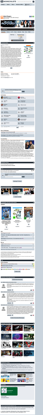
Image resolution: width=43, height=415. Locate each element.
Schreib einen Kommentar (17, 279)
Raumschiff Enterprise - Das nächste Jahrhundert (6, 332)
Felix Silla (5, 100)
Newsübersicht (4, 371)
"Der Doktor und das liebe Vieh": (16, 366)
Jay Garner (6, 111)
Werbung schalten (12, 407)
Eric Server (6, 108)
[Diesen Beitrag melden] (12, 290)
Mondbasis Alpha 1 (27, 331)
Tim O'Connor (23, 100)
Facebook (3, 408)
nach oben (4, 411)
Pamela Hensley (23, 115)
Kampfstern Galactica (5, 194)
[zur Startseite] (8, 1)
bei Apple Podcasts (5, 397)
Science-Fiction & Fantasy (24, 411)
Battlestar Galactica (16, 331)
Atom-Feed (18, 408)
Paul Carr (22, 122)
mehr (11, 68)
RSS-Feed (13, 408)
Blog (32, 407)
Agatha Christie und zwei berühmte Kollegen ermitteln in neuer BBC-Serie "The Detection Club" (17, 368)
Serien (18, 411)
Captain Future (15, 194)
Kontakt (7, 407)
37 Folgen (2, 44)
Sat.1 (18, 74)
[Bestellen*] (28, 55)
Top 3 (26, 31)
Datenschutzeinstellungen (26, 407)
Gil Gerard (5, 97)
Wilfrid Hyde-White (7, 115)
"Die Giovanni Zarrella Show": (17, 369)
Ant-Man (3, 356)
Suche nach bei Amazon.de (9, 249)
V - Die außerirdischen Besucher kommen (29, 348)
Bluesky (6, 408)
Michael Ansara (6, 122)
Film (1, 45)
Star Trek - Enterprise (5, 340)
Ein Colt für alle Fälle (27, 194)
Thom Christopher (24, 108)
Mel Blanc (5, 104)
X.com (10, 408)
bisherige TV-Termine (18, 181)
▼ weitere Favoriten (17, 196)
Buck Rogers (7, 77)
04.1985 (15, 74)
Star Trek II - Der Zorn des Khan (17, 357)
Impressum (3, 407)
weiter (23, 91)
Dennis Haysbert (23, 119)
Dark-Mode (22, 408)
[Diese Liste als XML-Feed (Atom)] (33, 170)
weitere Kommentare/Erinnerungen (17, 317)
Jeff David (22, 111)
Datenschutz (18, 407)
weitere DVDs (4, 240)
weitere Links (17, 271)
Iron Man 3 (26, 356)
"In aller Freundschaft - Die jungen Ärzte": (16, 365)
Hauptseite (8, 411)
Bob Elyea (5, 119)
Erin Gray (22, 97)
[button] (30, 16)
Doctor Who (15, 340)
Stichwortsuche (13, 411)
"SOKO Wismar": (12, 364)
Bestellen (28, 57)
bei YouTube (4, 396)
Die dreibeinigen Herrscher (29, 340)
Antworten (9, 303)
